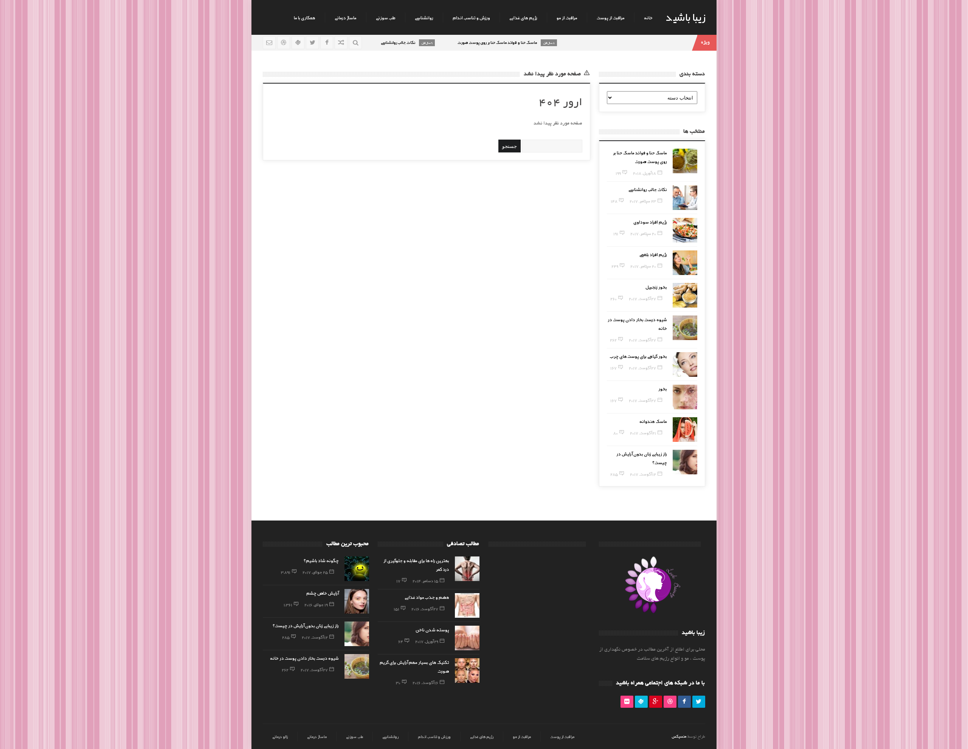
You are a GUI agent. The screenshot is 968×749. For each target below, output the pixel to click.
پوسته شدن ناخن (432, 629)
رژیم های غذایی (523, 17)
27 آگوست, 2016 (424, 608)
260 (613, 298)
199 (618, 173)
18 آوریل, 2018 (644, 173)
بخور (662, 388)
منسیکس (679, 736)
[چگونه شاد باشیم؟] (356, 568)
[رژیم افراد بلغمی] (685, 262)
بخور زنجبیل (656, 287)
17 (398, 580)
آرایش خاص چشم (322, 593)
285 (614, 474)
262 (613, 339)
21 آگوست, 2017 (643, 432)
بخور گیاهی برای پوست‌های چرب (638, 356)
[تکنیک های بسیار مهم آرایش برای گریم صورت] (467, 670)
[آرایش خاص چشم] (356, 601)
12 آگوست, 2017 (643, 474)
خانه (648, 17)
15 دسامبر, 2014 (425, 580)
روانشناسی (424, 17)
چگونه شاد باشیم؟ (321, 560)
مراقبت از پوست (611, 17)
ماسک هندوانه (653, 421)
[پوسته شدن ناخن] (467, 638)
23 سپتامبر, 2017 (643, 201)
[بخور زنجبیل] (685, 295)
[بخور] (685, 397)
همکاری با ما (304, 17)
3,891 (285, 572)
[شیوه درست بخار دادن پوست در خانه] (685, 327)
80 (615, 432)
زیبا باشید (685, 16)
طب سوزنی (386, 17)
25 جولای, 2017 (315, 572)
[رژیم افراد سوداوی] (685, 230)
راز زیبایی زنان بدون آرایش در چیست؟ (306, 625)
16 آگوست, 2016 (425, 682)
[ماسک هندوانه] (685, 429)
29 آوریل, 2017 (426, 641)
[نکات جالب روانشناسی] (685, 197)
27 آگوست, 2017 (642, 298)
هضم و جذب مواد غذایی (427, 597)
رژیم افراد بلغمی (653, 254)
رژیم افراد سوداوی (650, 222)
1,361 (288, 604)
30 (398, 682)
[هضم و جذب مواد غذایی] (467, 605)
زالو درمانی (280, 736)
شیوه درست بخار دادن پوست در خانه (304, 658)
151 (396, 608)
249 (614, 266)
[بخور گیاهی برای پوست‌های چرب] (685, 364)
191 (615, 233)
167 (613, 367)
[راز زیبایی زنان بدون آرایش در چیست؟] (685, 462)
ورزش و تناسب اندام (471, 17)
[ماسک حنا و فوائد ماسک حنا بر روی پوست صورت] (685, 161)
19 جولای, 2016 (316, 604)
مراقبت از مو (567, 17)
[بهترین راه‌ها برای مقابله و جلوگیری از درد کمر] (467, 568)
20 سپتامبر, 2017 (643, 233)
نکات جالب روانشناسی (647, 189)
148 (614, 201)
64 (400, 641)
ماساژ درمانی (346, 17)
